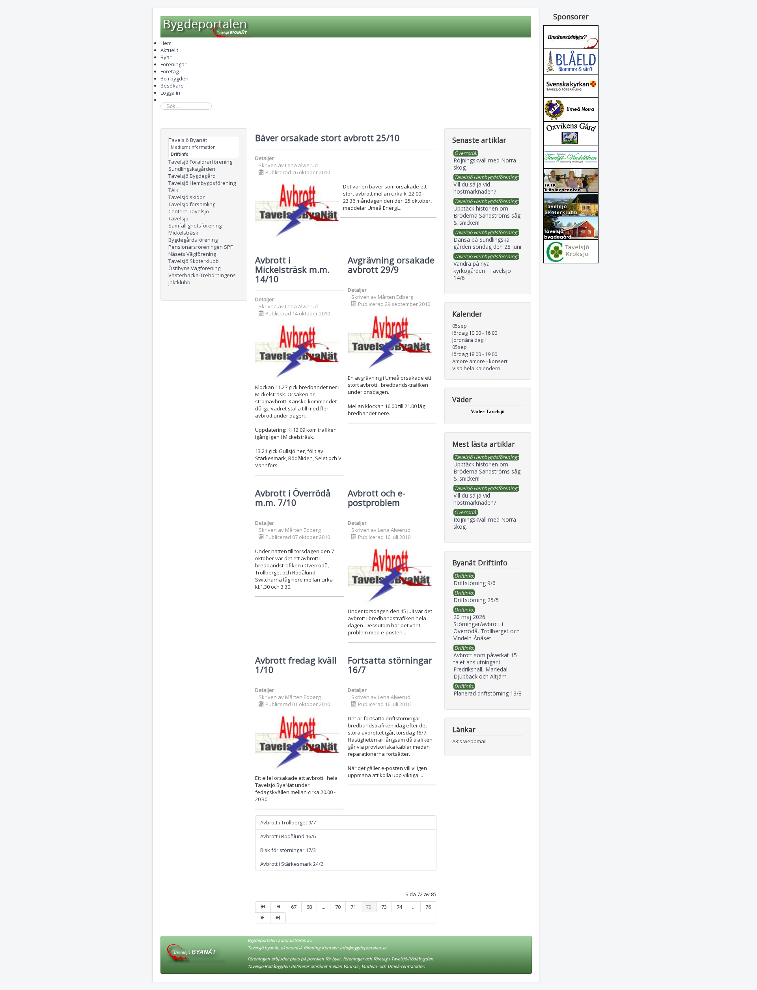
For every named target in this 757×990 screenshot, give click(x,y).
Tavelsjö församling (191, 204)
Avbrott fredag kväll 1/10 (296, 664)
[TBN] (571, 36)
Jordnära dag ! (469, 339)
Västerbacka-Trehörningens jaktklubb (202, 279)
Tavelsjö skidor (186, 197)
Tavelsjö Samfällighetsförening (195, 222)
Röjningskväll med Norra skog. (484, 523)
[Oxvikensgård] (571, 132)
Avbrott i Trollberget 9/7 (288, 822)
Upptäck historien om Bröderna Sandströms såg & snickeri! (486, 471)
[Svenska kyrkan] (571, 85)
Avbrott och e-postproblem (376, 497)
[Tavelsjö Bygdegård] (571, 227)
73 (384, 906)
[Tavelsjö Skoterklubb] (571, 203)
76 (428, 906)
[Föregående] (278, 906)
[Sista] (278, 917)
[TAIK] (571, 179)
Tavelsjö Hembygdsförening (202, 182)
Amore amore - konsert (479, 361)
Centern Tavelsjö (188, 211)
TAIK (173, 190)
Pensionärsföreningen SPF (200, 246)
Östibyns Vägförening (194, 268)
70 (338, 906)
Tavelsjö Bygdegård (192, 175)
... (323, 906)
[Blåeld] (571, 60)
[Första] (263, 906)
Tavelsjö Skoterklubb (193, 261)
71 (353, 906)
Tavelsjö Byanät (188, 140)
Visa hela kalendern (476, 368)
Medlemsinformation (193, 147)
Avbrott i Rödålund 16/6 (288, 836)
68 (309, 906)
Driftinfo (179, 154)
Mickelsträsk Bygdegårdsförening (193, 236)
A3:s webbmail (469, 741)
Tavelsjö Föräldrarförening (200, 161)
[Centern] (571, 250)
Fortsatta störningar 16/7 (390, 664)
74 (399, 906)
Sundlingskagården (191, 168)
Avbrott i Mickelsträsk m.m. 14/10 (292, 269)
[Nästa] (262, 917)
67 (293, 906)
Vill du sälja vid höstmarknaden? (474, 499)
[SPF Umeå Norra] (571, 108)
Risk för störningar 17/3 (288, 850)
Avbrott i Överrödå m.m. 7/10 (293, 497)
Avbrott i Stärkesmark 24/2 (291, 863)
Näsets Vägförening (192, 253)
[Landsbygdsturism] (571, 156)
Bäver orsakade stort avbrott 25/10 (327, 138)
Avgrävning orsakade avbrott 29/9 (391, 264)
